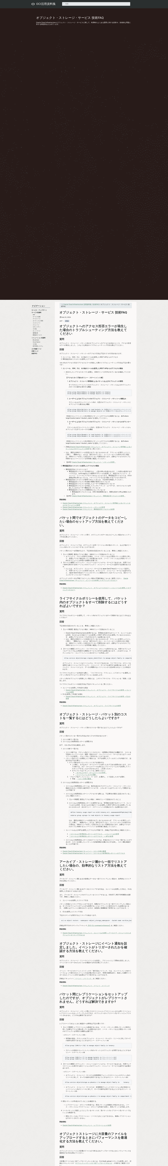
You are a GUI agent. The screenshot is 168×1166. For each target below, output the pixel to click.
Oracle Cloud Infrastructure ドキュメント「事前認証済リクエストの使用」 (98, 496)
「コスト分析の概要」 (85, 779)
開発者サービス (37, 335)
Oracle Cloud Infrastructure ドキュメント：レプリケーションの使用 (87, 1125)
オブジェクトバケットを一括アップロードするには (93, 1163)
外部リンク (35, 351)
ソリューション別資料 (39, 338)
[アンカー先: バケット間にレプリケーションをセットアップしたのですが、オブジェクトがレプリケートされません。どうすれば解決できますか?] (130, 997)
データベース (37, 318)
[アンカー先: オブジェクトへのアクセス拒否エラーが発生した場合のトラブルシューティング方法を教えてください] (130, 329)
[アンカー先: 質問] (130, 339)
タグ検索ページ (36, 349)
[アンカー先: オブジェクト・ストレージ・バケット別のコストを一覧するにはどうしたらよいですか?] (130, 716)
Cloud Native (36, 342)
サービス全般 (37, 316)
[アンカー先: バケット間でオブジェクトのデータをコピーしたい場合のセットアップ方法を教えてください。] (130, 521)
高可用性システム (38, 346)
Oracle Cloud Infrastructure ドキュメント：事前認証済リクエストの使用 (88, 509)
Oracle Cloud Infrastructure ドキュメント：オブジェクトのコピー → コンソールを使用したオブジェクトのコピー (97, 589)
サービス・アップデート (39, 310)
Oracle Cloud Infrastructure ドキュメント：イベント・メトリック (86, 986)
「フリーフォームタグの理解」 (86, 775)
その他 (35, 329)
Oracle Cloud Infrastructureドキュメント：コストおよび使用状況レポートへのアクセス (94, 853)
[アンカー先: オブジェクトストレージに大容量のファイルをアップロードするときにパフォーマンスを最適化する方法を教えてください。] (130, 1137)
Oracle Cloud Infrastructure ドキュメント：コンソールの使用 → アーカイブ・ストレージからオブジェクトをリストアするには (97, 934)
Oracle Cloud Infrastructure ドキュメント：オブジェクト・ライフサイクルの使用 (92, 706)
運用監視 (35, 333)
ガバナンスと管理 (38, 320)
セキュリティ (37, 327)
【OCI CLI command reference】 (99, 925)
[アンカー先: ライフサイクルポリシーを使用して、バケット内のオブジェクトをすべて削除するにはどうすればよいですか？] (130, 602)
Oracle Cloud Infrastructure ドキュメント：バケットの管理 (84, 507)
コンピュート (37, 322)
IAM (34, 314)
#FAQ (67, 321)
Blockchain (36, 340)
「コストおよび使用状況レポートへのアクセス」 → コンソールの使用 (94, 834)
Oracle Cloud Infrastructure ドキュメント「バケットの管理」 (94, 462)
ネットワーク (37, 331)
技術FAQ (34, 353)
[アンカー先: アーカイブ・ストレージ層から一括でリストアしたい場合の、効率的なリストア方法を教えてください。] (130, 865)
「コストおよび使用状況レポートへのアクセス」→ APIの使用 (91, 836)
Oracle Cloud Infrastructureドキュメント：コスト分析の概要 (84, 851)
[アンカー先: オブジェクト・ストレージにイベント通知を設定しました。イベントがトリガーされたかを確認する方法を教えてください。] (130, 947)
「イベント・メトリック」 (83, 978)
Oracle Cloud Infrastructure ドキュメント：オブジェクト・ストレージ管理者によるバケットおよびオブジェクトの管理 (99, 448)
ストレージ (36, 325)
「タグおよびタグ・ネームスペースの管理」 (91, 773)
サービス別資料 (36, 312)
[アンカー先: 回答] (130, 349)
